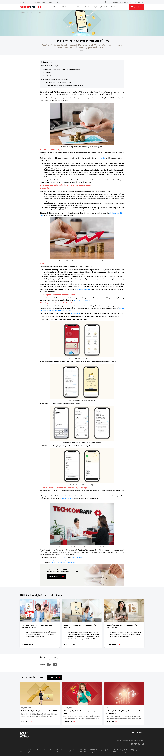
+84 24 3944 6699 (79, 557)
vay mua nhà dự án (67, 498)
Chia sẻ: (42, 665)
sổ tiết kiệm (101, 158)
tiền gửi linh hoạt (75, 313)
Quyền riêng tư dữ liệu (72, 751)
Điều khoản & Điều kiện (60, 751)
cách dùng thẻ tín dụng (84, 289)
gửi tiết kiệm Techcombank (82, 300)
